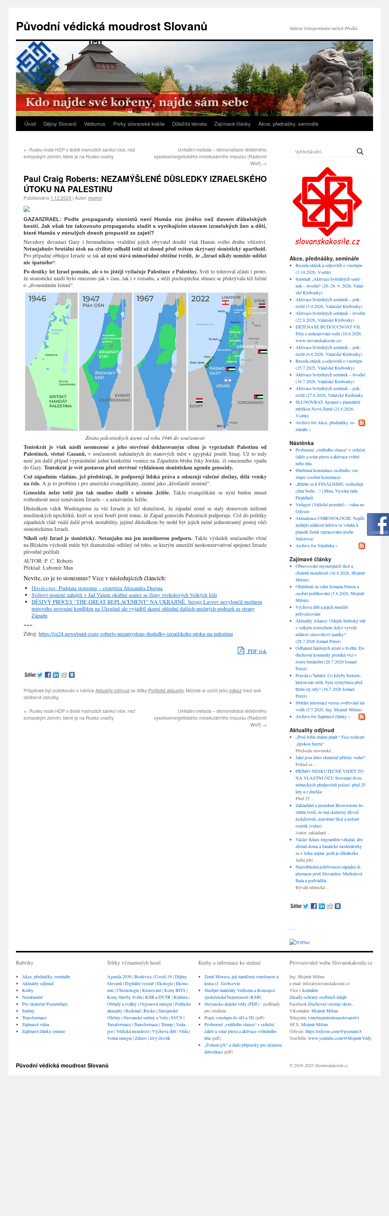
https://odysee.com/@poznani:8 (333, 1031)
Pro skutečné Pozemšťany (45, 1004)
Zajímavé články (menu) (43, 1031)
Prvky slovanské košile (138, 123)
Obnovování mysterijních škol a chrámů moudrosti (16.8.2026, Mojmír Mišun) (330, 573)
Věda (183, 1031)
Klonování (151, 990)
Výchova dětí (164, 1031)
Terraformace (119, 1024)
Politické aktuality (165, 690)
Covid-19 (163, 976)
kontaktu (310, 990)
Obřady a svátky (122, 1004)
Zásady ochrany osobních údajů (317, 997)
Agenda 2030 (119, 976)
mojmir (95, 197)
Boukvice (143, 976)
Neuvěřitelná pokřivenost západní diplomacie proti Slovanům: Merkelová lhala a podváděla (329, 873)
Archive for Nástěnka (315, 545)
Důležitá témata (189, 123)
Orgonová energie (156, 1004)
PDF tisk (256, 651)
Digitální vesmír (139, 983)
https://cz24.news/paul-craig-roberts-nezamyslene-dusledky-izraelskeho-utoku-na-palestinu (136, 633)
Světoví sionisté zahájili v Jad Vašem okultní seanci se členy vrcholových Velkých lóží (124, 595)
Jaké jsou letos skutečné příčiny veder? (330, 757)
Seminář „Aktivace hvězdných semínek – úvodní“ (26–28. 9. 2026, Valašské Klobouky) (330, 285)
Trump (167, 1024)
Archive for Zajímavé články (321, 716)
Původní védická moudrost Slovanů (111, 25)
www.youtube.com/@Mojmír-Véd (338, 1038)
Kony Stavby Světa (124, 997)
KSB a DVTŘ (158, 997)
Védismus (95, 123)
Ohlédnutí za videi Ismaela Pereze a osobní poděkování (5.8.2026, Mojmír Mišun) (330, 593)
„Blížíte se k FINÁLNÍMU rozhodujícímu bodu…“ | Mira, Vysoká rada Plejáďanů (330, 491)
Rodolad (133, 1011)
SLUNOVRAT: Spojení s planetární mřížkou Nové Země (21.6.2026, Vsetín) (328, 408)
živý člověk (160, 1038)
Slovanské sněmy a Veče (145, 1017)
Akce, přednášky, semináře (288, 123)
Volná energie (119, 1038)
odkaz (235, 690)
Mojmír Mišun (325, 1011)
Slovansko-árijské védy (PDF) (231, 1004)
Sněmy (28, 1011)
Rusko (149, 1011)
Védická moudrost (132, 1031)
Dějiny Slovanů (59, 123)
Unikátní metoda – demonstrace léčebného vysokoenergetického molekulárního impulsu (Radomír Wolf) (210, 156)
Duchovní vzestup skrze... (331, 1004)
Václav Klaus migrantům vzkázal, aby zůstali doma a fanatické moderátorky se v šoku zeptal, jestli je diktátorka (329, 846)
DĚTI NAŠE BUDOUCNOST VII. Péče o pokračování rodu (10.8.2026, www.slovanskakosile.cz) (329, 333)
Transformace (34, 1017)
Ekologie (165, 983)
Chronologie (128, 990)
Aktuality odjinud (112, 690)
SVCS (176, 1017)
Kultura (180, 997)
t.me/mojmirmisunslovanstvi (333, 1017)
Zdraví (141, 1038)
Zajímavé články (232, 123)
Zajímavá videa (35, 1024)
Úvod (30, 123)
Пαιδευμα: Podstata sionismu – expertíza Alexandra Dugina (97, 588)
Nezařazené (32, 997)
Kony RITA (175, 990)
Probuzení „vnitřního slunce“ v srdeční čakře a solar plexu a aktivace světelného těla (330, 456)
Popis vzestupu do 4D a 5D (229, 1017)
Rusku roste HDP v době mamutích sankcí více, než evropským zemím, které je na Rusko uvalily (79, 153)
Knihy (27, 990)
